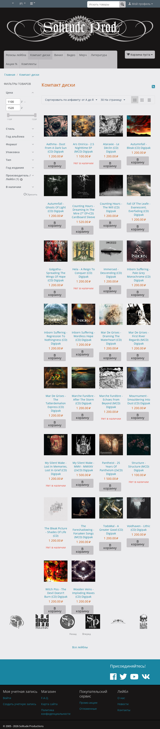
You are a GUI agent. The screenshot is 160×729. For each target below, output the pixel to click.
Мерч (83, 55)
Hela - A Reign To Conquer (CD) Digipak (83, 272)
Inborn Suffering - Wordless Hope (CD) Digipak (83, 336)
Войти (7, 698)
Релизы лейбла (16, 55)
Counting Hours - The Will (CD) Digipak (111, 207)
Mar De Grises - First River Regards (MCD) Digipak (139, 338)
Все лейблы (80, 647)
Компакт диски (40, 55)
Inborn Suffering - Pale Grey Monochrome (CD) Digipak (138, 274)
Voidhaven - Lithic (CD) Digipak (138, 528)
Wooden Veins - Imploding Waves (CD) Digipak (83, 592)
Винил (58, 55)
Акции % (11, 64)
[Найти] (122, 4)
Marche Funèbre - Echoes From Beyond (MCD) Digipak (111, 401)
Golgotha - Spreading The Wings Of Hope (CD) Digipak (56, 274)
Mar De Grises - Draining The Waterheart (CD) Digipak (111, 338)
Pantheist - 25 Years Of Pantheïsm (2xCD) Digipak (111, 468)
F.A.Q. (45, 698)
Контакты (123, 710)
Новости (123, 704)
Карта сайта (49, 704)
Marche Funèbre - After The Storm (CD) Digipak (83, 399)
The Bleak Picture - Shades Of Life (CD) (55, 532)
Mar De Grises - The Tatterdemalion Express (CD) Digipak (56, 403)
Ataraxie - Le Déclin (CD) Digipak (111, 147)
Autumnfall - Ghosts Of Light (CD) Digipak (56, 207)
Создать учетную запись (19, 704)
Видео (71, 55)
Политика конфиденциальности (55, 712)
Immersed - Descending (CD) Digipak (111, 272)
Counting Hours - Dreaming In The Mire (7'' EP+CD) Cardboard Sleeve (83, 211)
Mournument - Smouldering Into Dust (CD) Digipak (138, 399)
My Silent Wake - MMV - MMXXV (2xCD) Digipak (83, 466)
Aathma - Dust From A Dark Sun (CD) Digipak (56, 147)
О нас (121, 698)
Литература (99, 55)
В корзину (54, 164)
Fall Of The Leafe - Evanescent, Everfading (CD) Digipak (138, 209)
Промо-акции (88, 702)
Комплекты (28, 64)
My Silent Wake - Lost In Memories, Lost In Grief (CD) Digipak (55, 468)
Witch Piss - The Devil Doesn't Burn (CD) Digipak (55, 592)
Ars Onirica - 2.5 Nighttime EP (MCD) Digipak (83, 147)
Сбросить (31, 194)
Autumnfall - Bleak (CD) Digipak (138, 146)
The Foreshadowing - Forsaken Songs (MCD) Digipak (83, 531)
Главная (9, 74)
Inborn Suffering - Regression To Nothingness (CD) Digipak (55, 338)
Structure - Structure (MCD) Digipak (138, 466)
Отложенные (88, 709)
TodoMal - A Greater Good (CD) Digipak (111, 529)
